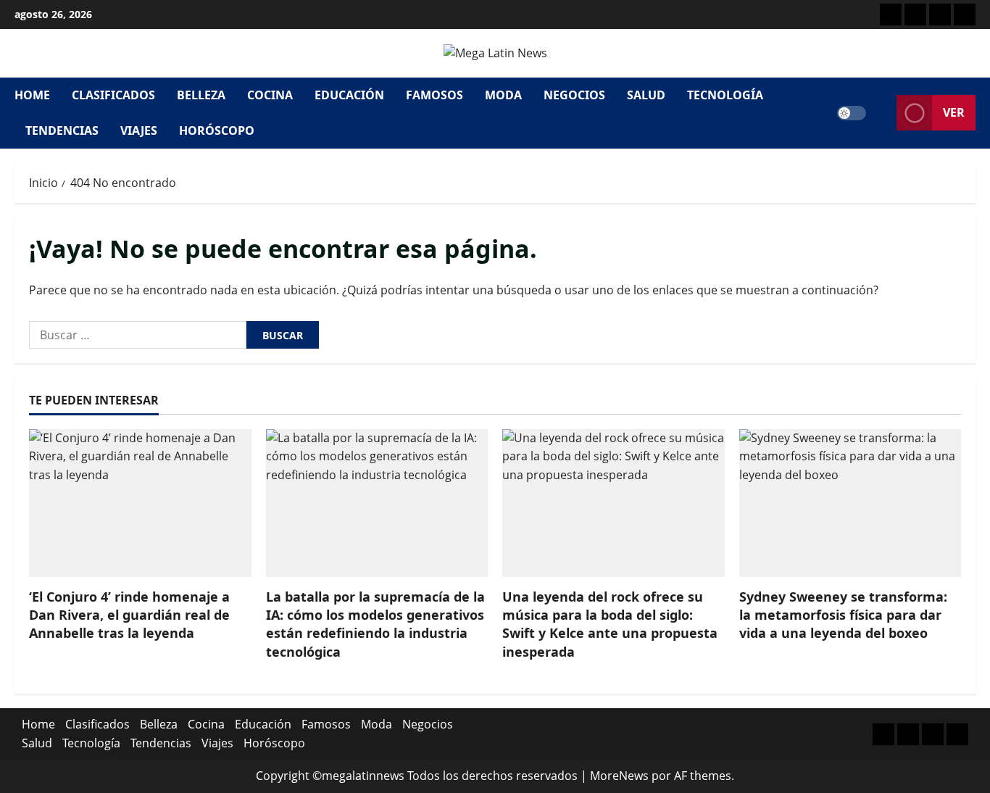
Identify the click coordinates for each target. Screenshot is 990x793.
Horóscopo (216, 130)
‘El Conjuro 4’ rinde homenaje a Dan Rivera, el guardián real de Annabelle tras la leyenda (129, 615)
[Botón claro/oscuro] (851, 113)
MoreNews (619, 776)
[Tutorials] (965, 14)
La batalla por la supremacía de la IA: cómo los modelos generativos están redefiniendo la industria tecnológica (375, 624)
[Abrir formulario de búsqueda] (881, 113)
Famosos (434, 95)
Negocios (574, 95)
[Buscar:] (137, 335)
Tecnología (725, 95)
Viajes (138, 130)
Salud (646, 95)
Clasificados (113, 95)
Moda (503, 95)
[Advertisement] (940, 14)
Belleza (201, 95)
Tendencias (62, 130)
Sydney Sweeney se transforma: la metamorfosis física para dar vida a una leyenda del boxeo (843, 615)
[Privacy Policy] (915, 14)
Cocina (270, 95)
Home (32, 95)
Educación (349, 95)
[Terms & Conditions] (891, 14)
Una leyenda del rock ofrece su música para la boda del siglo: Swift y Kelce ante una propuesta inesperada (609, 624)
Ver (954, 112)
